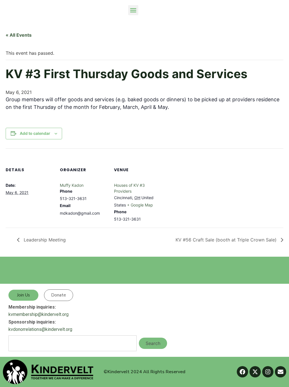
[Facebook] (242, 371)
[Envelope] (280, 371)
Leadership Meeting (44, 240)
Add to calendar (35, 133)
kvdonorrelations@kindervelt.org (40, 329)
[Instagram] (267, 371)
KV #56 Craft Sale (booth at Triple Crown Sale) (227, 240)
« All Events (19, 35)
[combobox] (72, 343)
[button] (133, 10)
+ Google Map (140, 205)
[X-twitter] (255, 371)
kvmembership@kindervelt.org (38, 314)
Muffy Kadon (72, 185)
